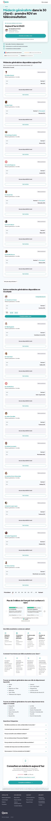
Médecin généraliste (6, 797)
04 (22, 592)
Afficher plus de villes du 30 (37, 692)
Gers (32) (11, 714)
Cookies (40, 805)
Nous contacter (29, 799)
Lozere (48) (33, 708)
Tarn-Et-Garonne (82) (35, 716)
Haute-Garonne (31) (14, 712)
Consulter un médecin (24, 782)
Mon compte (45, 2)
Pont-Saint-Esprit (34, 686)
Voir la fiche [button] (25, 94)
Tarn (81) (32, 714)
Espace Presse (29, 802)
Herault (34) (12, 716)
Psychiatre (4, 804)
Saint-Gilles (12, 692)
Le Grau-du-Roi (34, 690)
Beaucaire (11, 690)
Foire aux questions (30, 797)
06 (28, 592)
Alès (10, 686)
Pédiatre (4, 802)
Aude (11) (11, 708)
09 (36, 592)
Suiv (40, 592)
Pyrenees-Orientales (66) (36, 712)
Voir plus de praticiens (10, 281)
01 (12, 592)
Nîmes (10, 684)
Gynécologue (5, 799)
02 (16, 592)
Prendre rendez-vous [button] (25, 316)
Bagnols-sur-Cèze (13, 688)
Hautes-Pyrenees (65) (35, 710)
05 (25, 592)
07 (31, 592)
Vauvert (32, 684)
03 (19, 592)
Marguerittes (33, 688)
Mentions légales (5, 817)
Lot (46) (32, 706)
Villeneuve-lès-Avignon (15, 694)
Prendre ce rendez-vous (25, 35)
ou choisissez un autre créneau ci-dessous (25, 39)
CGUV (12, 817)
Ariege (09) (11, 706)
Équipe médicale (17, 799)
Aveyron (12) (12, 710)
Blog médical (17, 797)
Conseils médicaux (18, 805)
